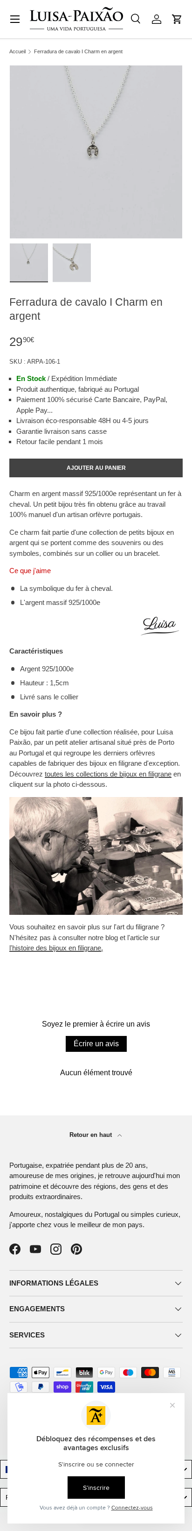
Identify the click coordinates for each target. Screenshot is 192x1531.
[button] (177, 19)
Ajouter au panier (96, 468)
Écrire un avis (96, 1044)
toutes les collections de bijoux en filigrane (108, 774)
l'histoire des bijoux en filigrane (55, 948)
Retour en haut (91, 1134)
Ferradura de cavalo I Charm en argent (78, 51)
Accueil (17, 51)
